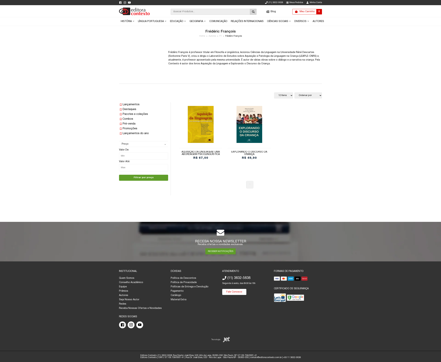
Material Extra (178, 300)
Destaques (129, 109)
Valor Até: (124, 161)
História (126, 21)
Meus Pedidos (296, 2)
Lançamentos (131, 104)
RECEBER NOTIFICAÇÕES (220, 251)
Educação (177, 21)
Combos (127, 119)
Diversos (300, 21)
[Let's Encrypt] (280, 298)
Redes (122, 304)
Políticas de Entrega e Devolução (189, 287)
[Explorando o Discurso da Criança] (249, 124)
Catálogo (176, 295)
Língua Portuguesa (151, 21)
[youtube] (129, 2)
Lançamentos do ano (135, 133)
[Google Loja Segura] (295, 298)
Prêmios (123, 291)
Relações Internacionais (247, 21)
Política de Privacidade (184, 282)
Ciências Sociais (278, 21)
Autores (318, 21)
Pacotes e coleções (135, 114)
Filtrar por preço (144, 177)
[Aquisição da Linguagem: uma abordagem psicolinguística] (200, 124)
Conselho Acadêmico (131, 282)
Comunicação (218, 21)
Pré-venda (128, 124)
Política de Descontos (183, 278)
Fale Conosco (234, 292)
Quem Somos (126, 278)
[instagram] (125, 2)
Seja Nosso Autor (129, 300)
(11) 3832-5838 (275, 2)
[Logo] (134, 14)
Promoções (129, 128)
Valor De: (124, 150)
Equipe (123, 287)
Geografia (196, 21)
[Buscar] (253, 12)
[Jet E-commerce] (220, 340)
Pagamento (177, 291)
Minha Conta (316, 2)
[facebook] (120, 2)
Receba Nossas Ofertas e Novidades (140, 308)
